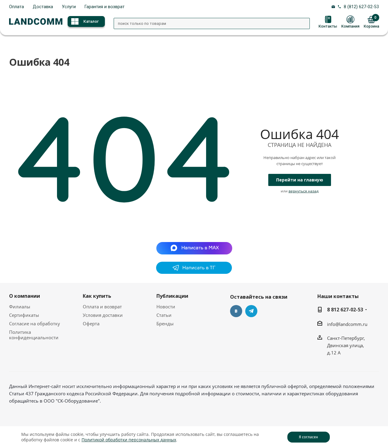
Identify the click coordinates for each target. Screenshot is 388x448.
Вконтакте (236, 311)
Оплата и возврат (102, 307)
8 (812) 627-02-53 (361, 7)
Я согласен (308, 437)
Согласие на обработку (34, 323)
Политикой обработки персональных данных (129, 440)
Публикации (172, 296)
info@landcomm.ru (347, 324)
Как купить (97, 296)
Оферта (91, 323)
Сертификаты (24, 315)
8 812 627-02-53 (345, 309)
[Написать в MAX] (194, 247)
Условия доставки (103, 315)
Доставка (43, 6)
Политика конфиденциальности (34, 334)
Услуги (69, 6)
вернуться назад (304, 191)
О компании (24, 296)
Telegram (251, 311)
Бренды (165, 323)
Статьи (164, 315)
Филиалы (19, 307)
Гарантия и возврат (105, 6)
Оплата (16, 6)
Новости (165, 307)
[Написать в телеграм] (194, 272)
